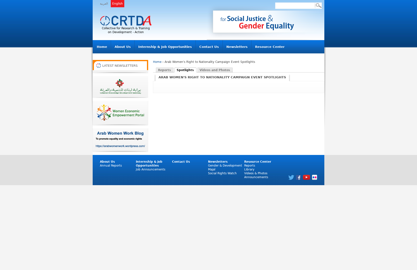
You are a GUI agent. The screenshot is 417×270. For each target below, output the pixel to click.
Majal (211, 169)
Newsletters (237, 47)
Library (249, 169)
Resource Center (270, 47)
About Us (123, 47)
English (117, 3)
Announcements (256, 177)
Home (102, 47)
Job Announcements (150, 169)
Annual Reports (111, 165)
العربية (104, 3)
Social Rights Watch (222, 173)
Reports (249, 165)
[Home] (126, 21)
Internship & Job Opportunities (165, 47)
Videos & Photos (255, 173)
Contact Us (209, 47)
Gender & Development (225, 165)
